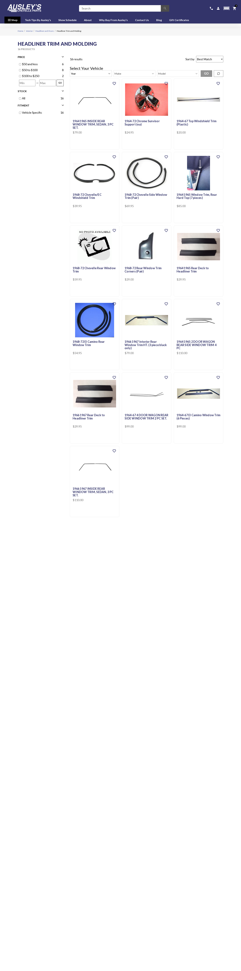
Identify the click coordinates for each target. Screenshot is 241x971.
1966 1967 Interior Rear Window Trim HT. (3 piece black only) (146, 345)
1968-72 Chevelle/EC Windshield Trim (87, 196)
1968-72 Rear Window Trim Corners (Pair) (143, 270)
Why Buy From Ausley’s (113, 20)
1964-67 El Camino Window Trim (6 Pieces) (198, 417)
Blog (159, 20)
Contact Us (142, 20)
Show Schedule (67, 20)
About (88, 20)
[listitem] (41, 64)
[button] (226, 8)
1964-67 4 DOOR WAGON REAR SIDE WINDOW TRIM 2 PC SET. (146, 417)
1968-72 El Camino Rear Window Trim (89, 343)
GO (60, 82)
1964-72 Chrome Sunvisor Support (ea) (142, 123)
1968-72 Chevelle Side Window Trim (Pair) (146, 196)
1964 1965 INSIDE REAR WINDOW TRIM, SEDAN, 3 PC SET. (93, 124)
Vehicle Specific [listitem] (32, 112)
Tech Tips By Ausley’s (38, 20)
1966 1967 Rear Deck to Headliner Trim (89, 417)
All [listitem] (23, 98)
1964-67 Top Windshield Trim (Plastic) (196, 123)
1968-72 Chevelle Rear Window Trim (94, 270)
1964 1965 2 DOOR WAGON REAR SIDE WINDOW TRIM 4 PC (196, 345)
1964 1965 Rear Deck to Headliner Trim (193, 270)
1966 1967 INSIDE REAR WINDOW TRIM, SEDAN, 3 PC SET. (93, 492)
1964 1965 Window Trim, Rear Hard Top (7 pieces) (197, 196)
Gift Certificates (179, 20)
